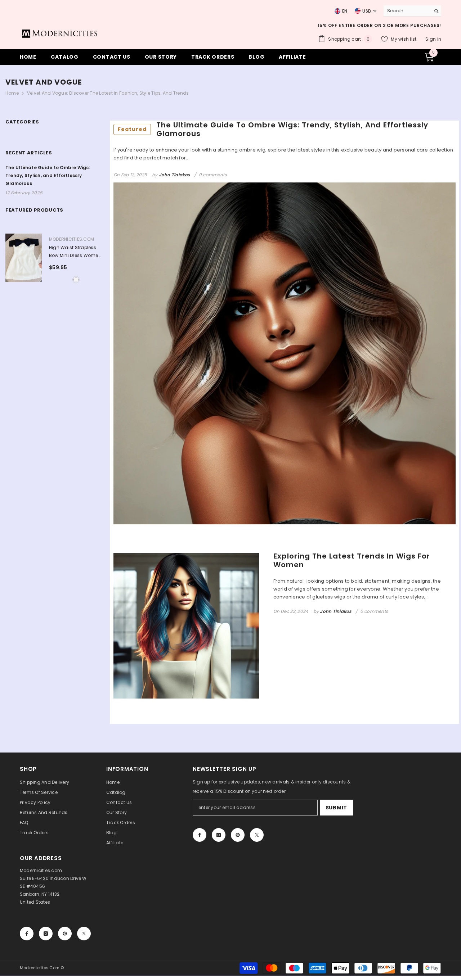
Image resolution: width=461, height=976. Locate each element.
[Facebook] (199, 835)
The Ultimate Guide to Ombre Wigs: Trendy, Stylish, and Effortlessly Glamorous (273, 129)
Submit (336, 807)
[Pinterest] (238, 835)
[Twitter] (257, 835)
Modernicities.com (71, 239)
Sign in (433, 39)
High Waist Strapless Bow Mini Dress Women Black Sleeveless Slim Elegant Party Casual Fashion (75, 251)
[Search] (412, 11)
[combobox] (405, 10)
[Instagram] (218, 835)
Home (12, 93)
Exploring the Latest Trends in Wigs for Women (351, 560)
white (76, 279)
